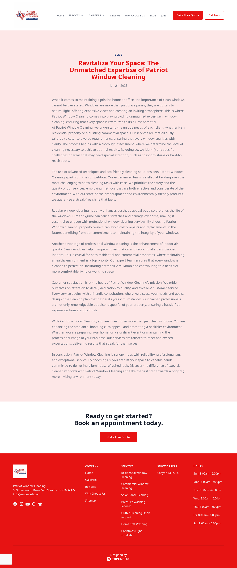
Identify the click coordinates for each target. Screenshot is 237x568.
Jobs (164, 15)
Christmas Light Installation (131, 533)
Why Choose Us (135, 15)
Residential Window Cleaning (134, 475)
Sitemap (90, 500)
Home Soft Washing (134, 524)
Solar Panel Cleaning (134, 495)
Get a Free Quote (188, 15)
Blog (153, 15)
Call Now (214, 15)
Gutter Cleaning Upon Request (135, 515)
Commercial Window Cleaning (135, 486)
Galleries (91, 480)
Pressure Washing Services (133, 504)
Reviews (115, 15)
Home (60, 15)
